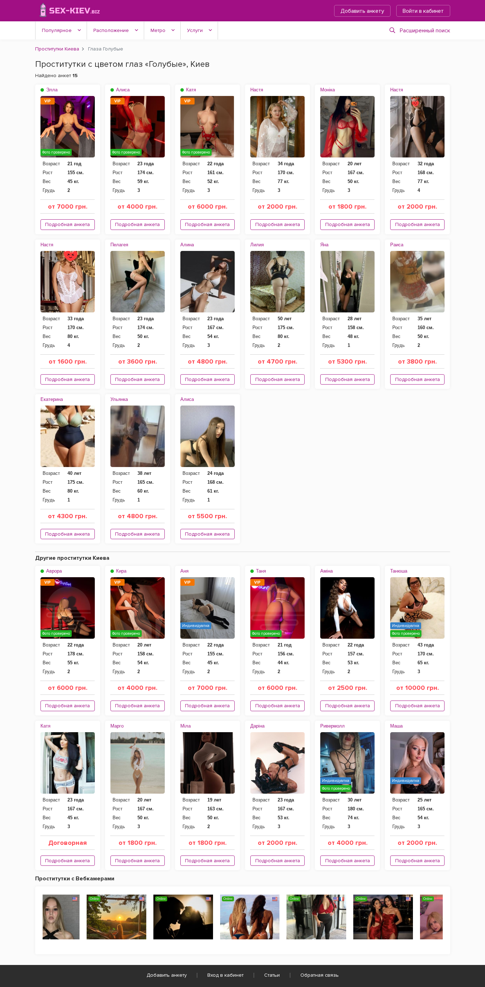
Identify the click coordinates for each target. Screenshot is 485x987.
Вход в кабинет (225, 975)
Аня (184, 571)
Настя (256, 89)
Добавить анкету (362, 11)
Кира (120, 571)
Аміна (326, 571)
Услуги (195, 30)
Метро (158, 30)
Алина (187, 244)
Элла (51, 89)
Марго (117, 726)
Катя (190, 89)
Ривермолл (332, 726)
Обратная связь (319, 975)
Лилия (257, 244)
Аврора (53, 571)
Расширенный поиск (425, 30)
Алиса (122, 89)
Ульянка (119, 399)
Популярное (57, 30)
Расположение (111, 30)
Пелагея (119, 244)
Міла (185, 726)
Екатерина (51, 399)
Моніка (327, 89)
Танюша (398, 571)
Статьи (272, 975)
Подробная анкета (67, 224)
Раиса (396, 244)
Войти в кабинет (423, 11)
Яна (324, 244)
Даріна (257, 726)
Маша (396, 726)
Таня (260, 571)
